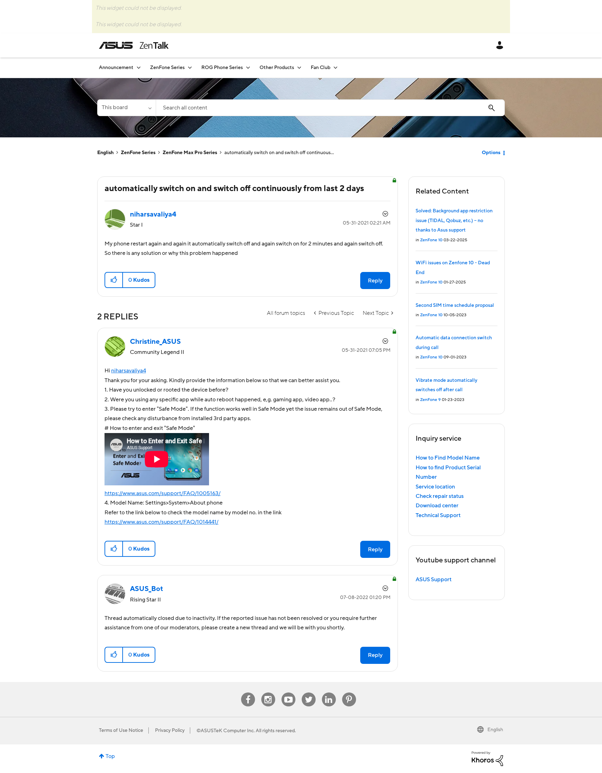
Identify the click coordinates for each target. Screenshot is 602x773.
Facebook (248, 692)
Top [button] (110, 756)
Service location (435, 486)
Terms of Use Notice (121, 730)
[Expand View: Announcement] (138, 67)
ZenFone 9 (430, 399)
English (105, 153)
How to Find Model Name (448, 457)
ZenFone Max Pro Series (190, 153)
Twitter (308, 692)
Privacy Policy (170, 730)
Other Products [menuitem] (277, 68)
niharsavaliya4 (128, 370)
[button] (114, 280)
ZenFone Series (138, 153)
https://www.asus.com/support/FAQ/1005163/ (163, 493)
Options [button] (491, 153)
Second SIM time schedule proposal (455, 305)
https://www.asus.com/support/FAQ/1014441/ (161, 521)
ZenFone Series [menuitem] (167, 68)
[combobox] (330, 107)
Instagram (268, 692)
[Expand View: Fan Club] (335, 67)
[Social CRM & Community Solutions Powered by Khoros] (487, 758)
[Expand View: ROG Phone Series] (248, 67)
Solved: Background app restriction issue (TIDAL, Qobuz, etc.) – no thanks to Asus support (454, 220)
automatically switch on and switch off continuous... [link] (279, 153)
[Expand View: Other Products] (299, 67)
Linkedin (329, 692)
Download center (437, 505)
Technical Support (438, 515)
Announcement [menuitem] (116, 68)
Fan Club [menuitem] (320, 68)
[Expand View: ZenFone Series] (189, 67)
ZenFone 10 (431, 240)
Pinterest (349, 692)
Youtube (288, 692)
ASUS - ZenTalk (134, 45)
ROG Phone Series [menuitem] (222, 68)
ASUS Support (434, 579)
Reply (375, 280)
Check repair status (440, 496)
